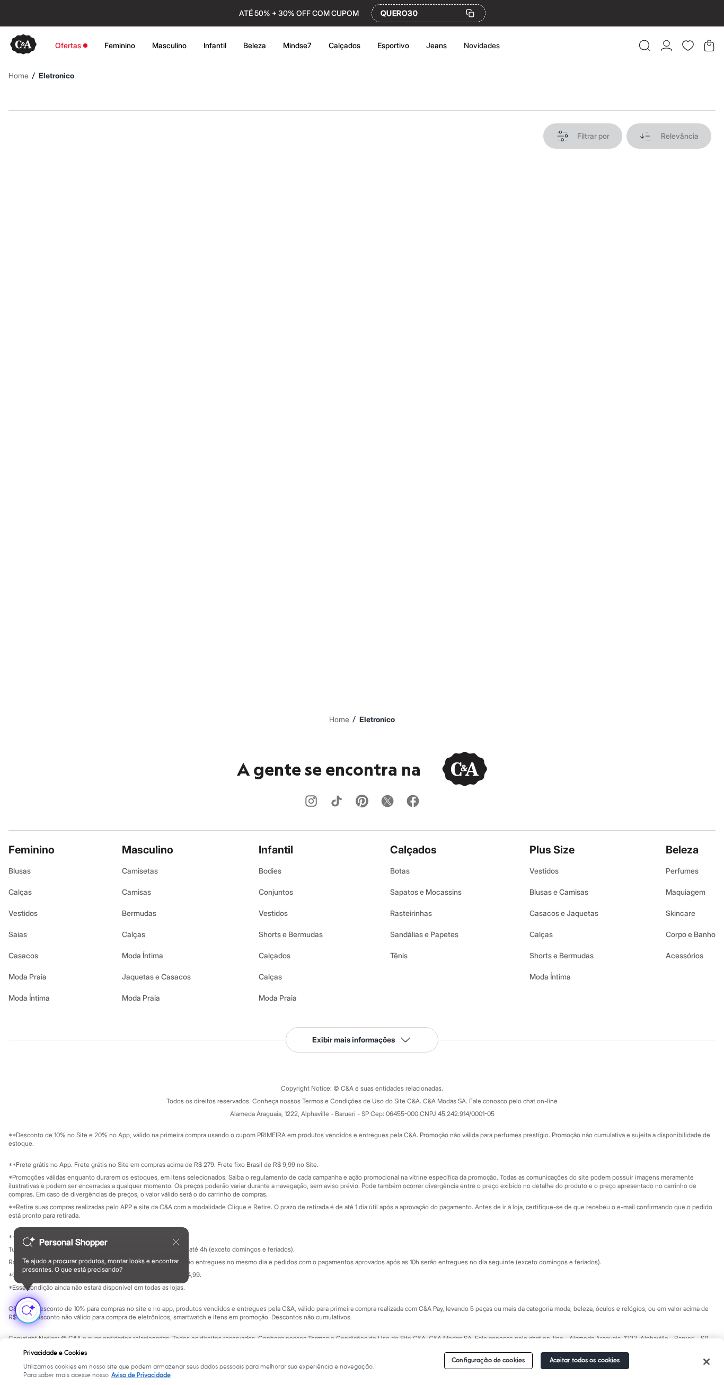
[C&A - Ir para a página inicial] (23, 45)
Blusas (19, 870)
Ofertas (68, 45)
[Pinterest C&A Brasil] (362, 802)
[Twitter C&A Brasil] (387, 802)
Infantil (215, 45)
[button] (644, 45)
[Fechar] (706, 1361)
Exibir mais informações (353, 1039)
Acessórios (684, 955)
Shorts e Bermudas (291, 934)
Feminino (119, 45)
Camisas (136, 891)
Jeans (436, 45)
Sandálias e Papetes (424, 934)
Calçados (344, 45)
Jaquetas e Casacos (156, 976)
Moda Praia (27, 976)
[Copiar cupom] (470, 13)
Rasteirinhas (411, 913)
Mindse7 (297, 45)
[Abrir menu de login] (666, 45)
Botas (400, 870)
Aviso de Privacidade (141, 1375)
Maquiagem (685, 891)
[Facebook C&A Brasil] (413, 802)
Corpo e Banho (691, 934)
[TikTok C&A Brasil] (336, 802)
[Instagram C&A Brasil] (311, 802)
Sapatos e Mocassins (426, 891)
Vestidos (23, 913)
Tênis (399, 955)
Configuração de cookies (488, 1360)
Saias (17, 934)
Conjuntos (276, 891)
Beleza (254, 45)
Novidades (482, 45)
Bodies (270, 870)
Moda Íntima (29, 997)
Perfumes (682, 870)
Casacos (23, 955)
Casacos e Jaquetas (563, 913)
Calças (20, 891)
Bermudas (139, 913)
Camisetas (140, 870)
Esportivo (393, 45)
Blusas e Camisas (558, 891)
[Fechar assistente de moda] (176, 1242)
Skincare (680, 913)
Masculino (169, 45)
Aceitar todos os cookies (585, 1360)
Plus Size (552, 849)
